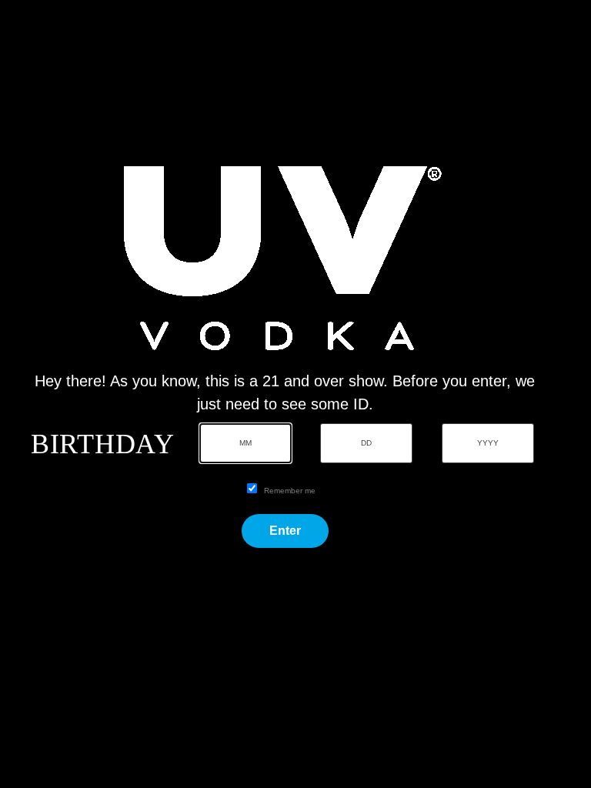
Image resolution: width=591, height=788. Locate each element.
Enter (285, 530)
